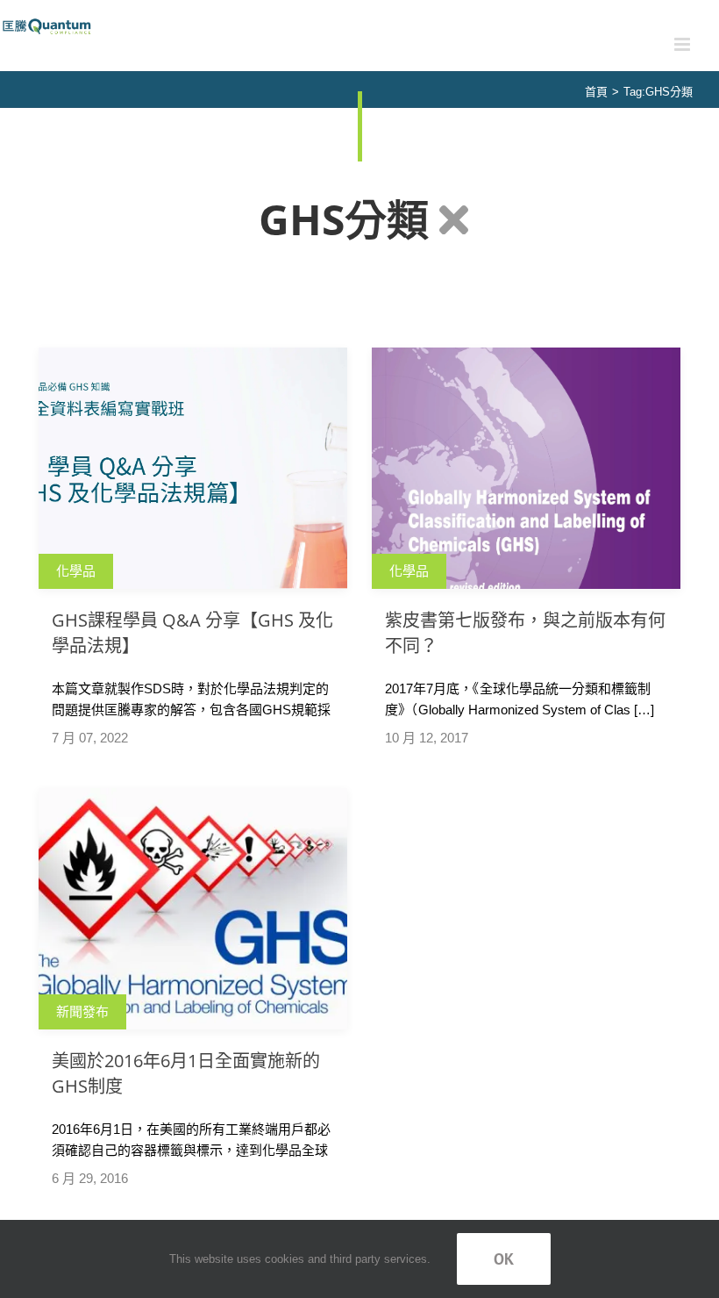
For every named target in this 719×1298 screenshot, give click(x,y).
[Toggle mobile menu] (683, 44)
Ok (504, 1259)
